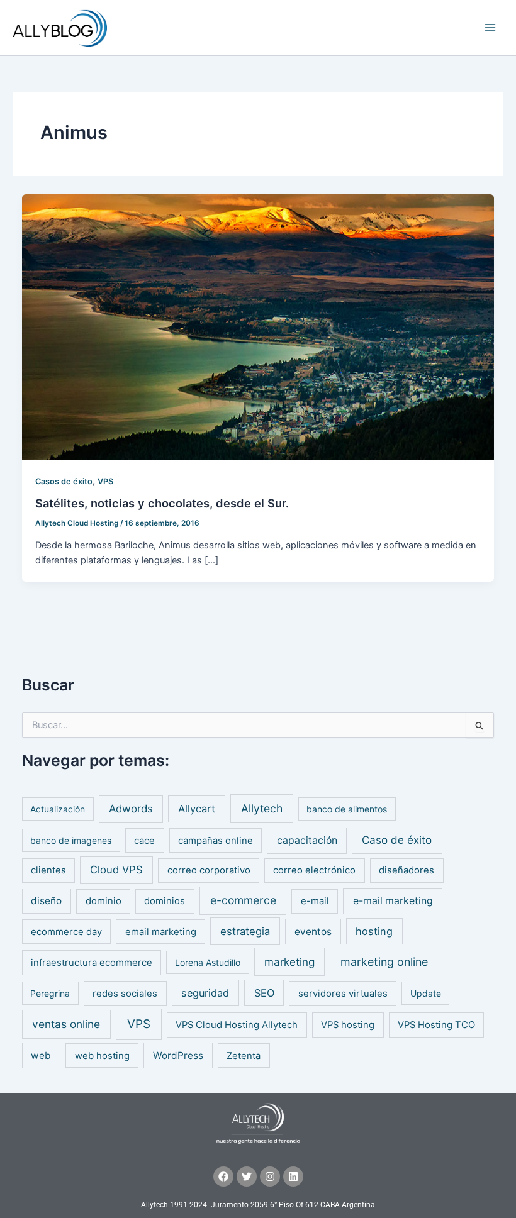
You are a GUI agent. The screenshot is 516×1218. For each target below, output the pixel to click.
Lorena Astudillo (207, 962)
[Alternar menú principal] (490, 27)
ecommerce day (66, 932)
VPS (105, 481)
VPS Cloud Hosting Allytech (237, 1025)
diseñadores (406, 870)
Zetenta (244, 1055)
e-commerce (243, 900)
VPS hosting (347, 1025)
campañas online (215, 840)
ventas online (66, 1024)
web (41, 1055)
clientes (48, 870)
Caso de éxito (397, 839)
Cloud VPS (116, 869)
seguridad (205, 993)
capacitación (307, 840)
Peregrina (50, 993)
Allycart (196, 808)
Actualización (57, 809)
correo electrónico (314, 870)
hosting (374, 931)
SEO (264, 993)
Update (425, 993)
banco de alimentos (346, 809)
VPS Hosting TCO (436, 1025)
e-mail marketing (393, 901)
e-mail (315, 901)
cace (144, 840)
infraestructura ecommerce (91, 962)
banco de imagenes (70, 840)
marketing (289, 961)
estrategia (245, 931)
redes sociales (125, 993)
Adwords (131, 808)
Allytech (262, 808)
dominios (164, 901)
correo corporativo (208, 870)
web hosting (102, 1055)
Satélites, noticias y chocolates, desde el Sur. (162, 503)
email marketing (160, 932)
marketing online (384, 961)
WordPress (178, 1055)
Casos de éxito (64, 481)
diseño (46, 901)
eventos (313, 932)
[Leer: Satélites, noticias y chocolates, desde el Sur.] (258, 326)
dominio (103, 901)
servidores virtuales (343, 993)
